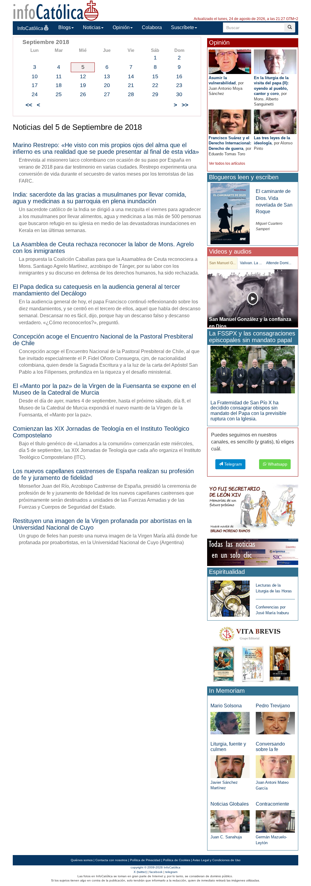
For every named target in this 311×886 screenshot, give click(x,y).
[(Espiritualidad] (230, 597)
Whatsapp (277, 464)
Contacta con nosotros (111, 860)
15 (155, 76)
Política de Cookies (176, 860)
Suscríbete (182, 27)
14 (131, 76)
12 (83, 76)
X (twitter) (140, 872)
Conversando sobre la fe (270, 746)
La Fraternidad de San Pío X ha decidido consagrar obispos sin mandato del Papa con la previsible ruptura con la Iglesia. (248, 410)
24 (35, 94)
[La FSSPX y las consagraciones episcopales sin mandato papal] (252, 369)
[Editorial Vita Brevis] (252, 653)
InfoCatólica (30, 28)
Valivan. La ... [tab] (251, 263)
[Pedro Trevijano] (275, 722)
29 (155, 94)
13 (107, 76)
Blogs (64, 27)
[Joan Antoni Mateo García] (275, 766)
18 (59, 85)
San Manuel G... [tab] (222, 263)
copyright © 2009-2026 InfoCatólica (155, 867)
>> (185, 105)
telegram (171, 872)
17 (35, 85)
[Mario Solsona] (230, 722)
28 (131, 94)
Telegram (232, 464)
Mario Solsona (226, 705)
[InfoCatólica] (56, 10)
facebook (155, 872)
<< (29, 105)
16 (179, 76)
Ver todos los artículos (227, 163)
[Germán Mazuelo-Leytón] (275, 821)
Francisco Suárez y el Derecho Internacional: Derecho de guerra (230, 143)
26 (83, 94)
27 (107, 94)
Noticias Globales (229, 804)
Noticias (92, 27)
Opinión (121, 27)
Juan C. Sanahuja (226, 837)
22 (155, 85)
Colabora (152, 27)
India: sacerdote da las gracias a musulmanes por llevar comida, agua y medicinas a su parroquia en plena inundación (99, 197)
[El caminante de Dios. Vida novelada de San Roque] (230, 213)
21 (131, 85)
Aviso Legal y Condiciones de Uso (217, 860)
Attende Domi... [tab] (278, 263)
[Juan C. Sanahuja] (230, 821)
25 (59, 94)
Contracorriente (272, 804)
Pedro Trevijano (273, 705)
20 (107, 85)
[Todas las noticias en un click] (252, 551)
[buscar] (289, 27)
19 (83, 85)
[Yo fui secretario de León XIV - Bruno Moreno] (252, 509)
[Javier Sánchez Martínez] (230, 766)
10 (35, 76)
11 (59, 76)
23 (179, 85)
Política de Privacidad (145, 860)
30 (179, 94)
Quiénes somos (82, 860)
